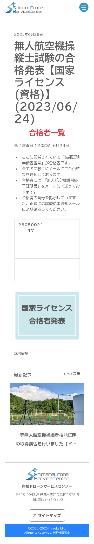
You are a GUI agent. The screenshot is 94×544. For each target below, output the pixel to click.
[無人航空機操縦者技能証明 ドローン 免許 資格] (47, 404)
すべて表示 (71, 374)
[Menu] (84, 7)
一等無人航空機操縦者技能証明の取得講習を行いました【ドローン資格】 (46, 440)
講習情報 (21, 353)
